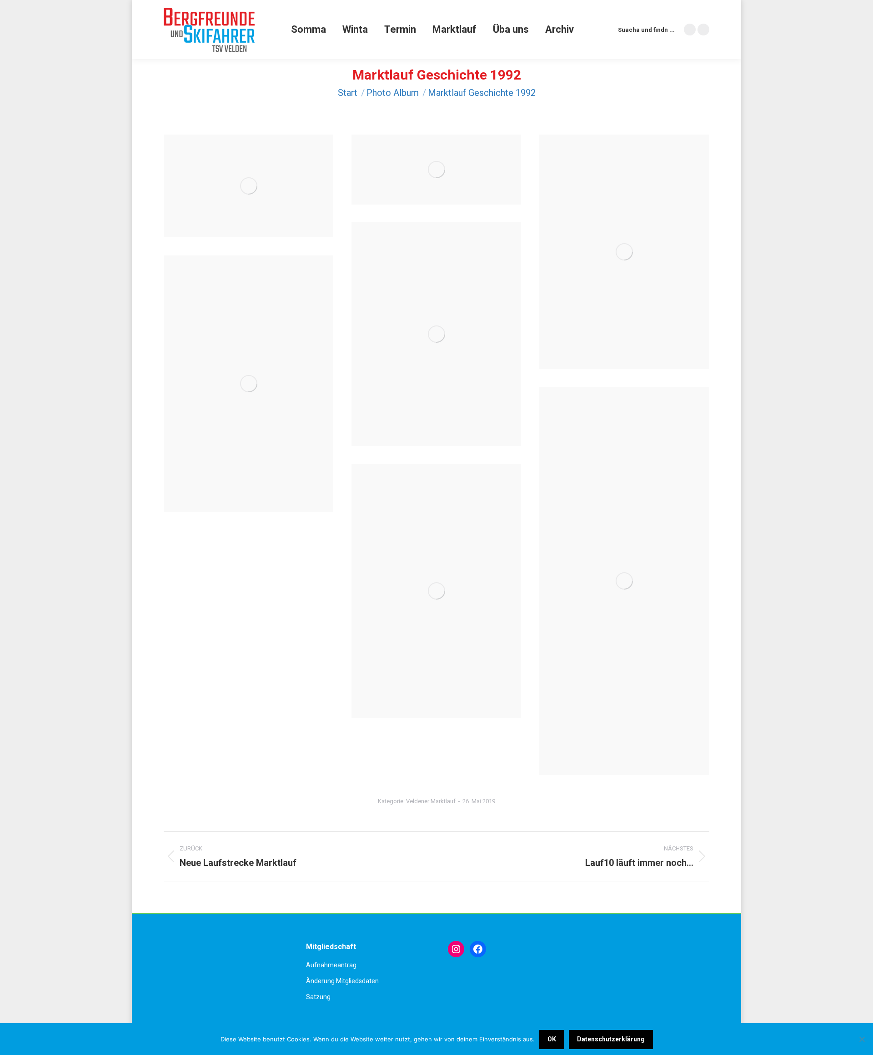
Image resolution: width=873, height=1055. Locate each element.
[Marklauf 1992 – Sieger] (248, 186)
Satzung (318, 996)
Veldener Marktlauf (431, 801)
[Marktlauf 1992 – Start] (436, 170)
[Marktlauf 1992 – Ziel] (436, 334)
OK (551, 1039)
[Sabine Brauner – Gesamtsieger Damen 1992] (624, 252)
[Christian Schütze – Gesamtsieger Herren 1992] (436, 591)
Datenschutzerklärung (611, 1039)
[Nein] (861, 1039)
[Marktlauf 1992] (624, 581)
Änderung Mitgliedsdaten (342, 981)
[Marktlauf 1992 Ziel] (248, 383)
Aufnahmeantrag (331, 965)
